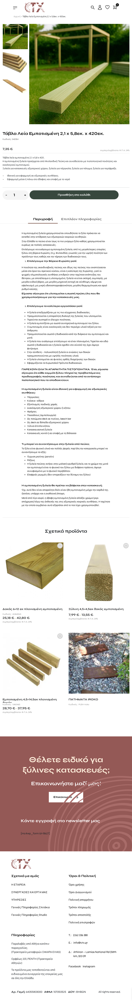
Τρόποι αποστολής (80, 914)
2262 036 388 (80, 935)
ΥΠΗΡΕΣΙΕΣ (18, 899)
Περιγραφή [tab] (43, 219)
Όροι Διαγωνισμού (80, 892)
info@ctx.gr (80, 942)
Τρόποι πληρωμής (80, 907)
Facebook (75, 966)
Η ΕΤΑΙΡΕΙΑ (18, 884)
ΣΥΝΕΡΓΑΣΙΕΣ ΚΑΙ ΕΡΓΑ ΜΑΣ (29, 892)
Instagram (89, 966)
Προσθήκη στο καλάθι (74, 194)
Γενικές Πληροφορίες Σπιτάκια (30, 907)
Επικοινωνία (63, 797)
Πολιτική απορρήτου (81, 899)
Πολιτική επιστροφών (82, 922)
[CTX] (35, 7)
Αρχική (17, 16)
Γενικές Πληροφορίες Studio (29, 914)
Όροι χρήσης (76, 884)
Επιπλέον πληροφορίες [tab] (81, 219)
